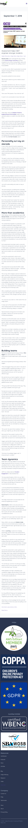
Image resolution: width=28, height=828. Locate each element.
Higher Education (6, 56)
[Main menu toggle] (26, 3)
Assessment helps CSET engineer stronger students (12, 52)
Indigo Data (13, 56)
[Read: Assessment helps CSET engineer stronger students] (14, 35)
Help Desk (3, 785)
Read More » (5, 610)
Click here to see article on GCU (9, 607)
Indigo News (20, 56)
